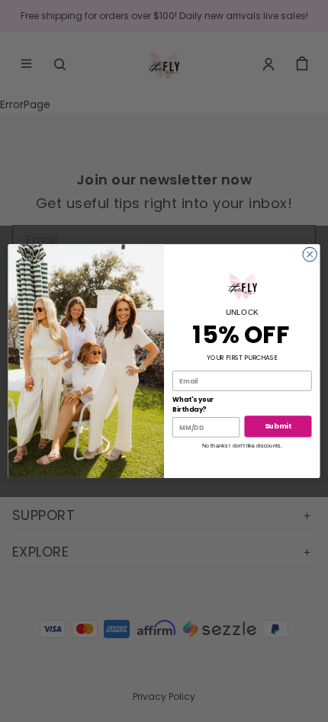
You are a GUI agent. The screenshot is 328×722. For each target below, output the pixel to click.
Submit (278, 427)
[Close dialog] (310, 254)
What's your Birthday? (193, 404)
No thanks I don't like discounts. (242, 445)
